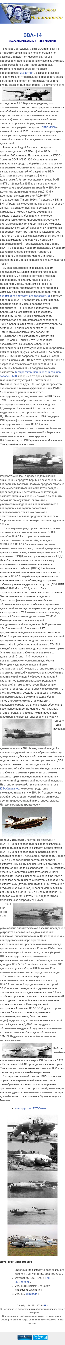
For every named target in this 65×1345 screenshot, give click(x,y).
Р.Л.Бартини (25, 72)
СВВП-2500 (49, 127)
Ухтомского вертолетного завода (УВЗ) (25, 295)
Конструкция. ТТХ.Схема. (31, 1108)
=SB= (45, 1305)
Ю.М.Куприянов (10, 788)
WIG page (31, 1294)
